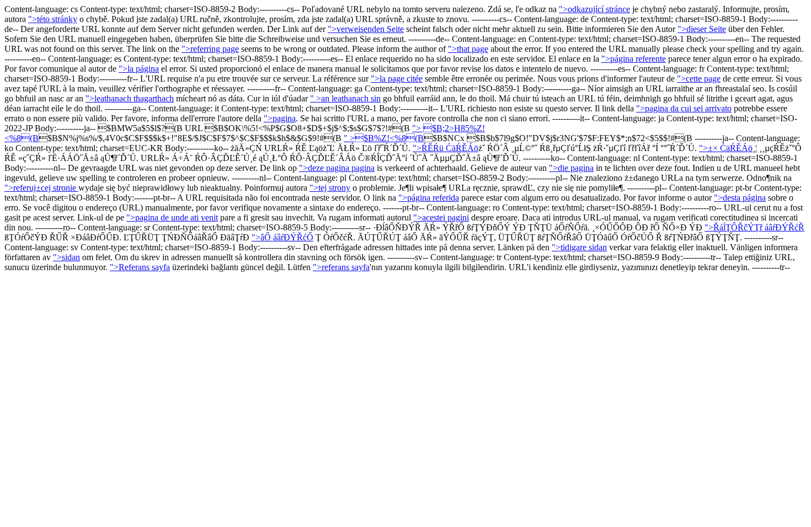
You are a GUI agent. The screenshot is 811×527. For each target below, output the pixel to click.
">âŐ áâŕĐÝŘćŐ (282, 237)
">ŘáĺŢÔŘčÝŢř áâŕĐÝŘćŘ (754, 227)
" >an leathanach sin (345, 98)
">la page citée (397, 78)
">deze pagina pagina (337, 168)
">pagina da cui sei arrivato (684, 108)
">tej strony (330, 187)
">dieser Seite (701, 29)
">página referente (633, 58)
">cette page (699, 78)
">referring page (210, 48)
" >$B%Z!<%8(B (384, 138)
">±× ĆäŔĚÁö (726, 148)
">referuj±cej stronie (41, 187)
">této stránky (52, 19)
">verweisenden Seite (366, 29)
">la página (139, 68)
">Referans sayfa (140, 267)
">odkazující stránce (594, 9)
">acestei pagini (441, 217)
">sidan (66, 257)
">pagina (280, 118)
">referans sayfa (341, 267)
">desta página (740, 197)
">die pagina (571, 168)
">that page (468, 48)
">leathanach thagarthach (130, 98)
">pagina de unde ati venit (172, 217)
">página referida (428, 197)
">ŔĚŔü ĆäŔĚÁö (445, 148)
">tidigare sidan (579, 247)
